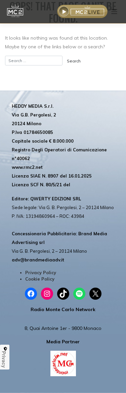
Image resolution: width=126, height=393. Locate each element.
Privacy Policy (40, 272)
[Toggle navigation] (114, 11)
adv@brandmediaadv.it (38, 259)
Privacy (4, 359)
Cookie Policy (39, 279)
